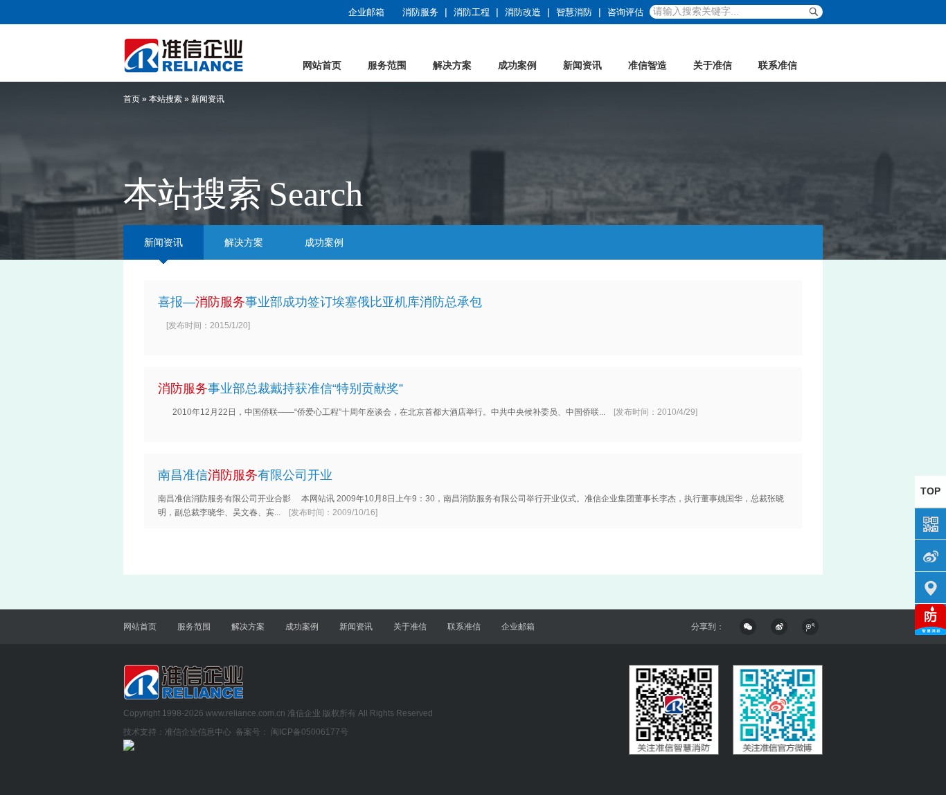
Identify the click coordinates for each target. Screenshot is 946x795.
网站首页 (322, 65)
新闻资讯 (582, 65)
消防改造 (523, 12)
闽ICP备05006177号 (308, 732)
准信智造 (647, 65)
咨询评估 (625, 12)
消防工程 (472, 12)
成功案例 (517, 65)
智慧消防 (574, 12)
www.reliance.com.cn (245, 713)
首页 (131, 99)
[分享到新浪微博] (781, 626)
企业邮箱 (366, 12)
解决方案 (452, 65)
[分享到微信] (750, 626)
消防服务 (420, 12)
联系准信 (777, 65)
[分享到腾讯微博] (812, 626)
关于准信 (712, 65)
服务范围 (387, 65)
